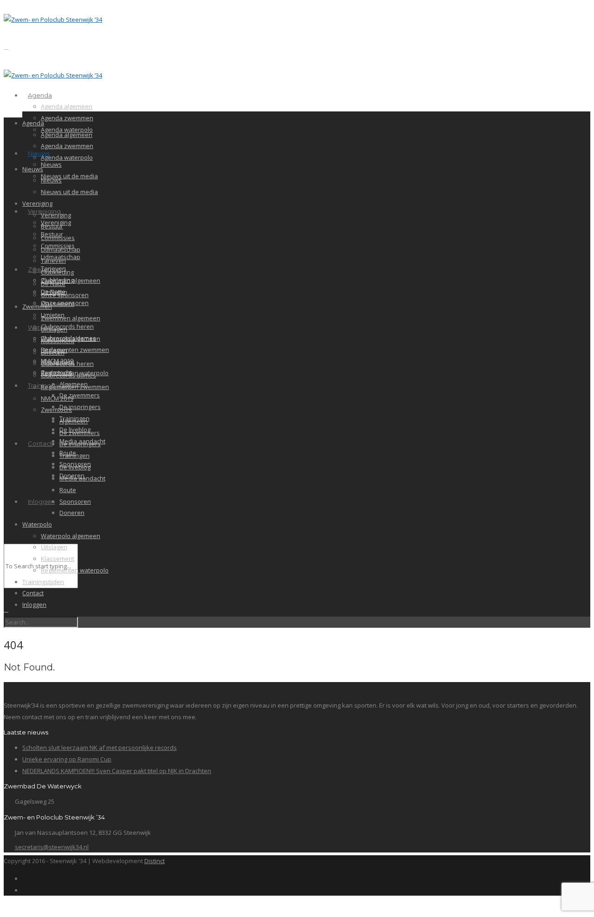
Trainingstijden (43, 582)
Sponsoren (75, 501)
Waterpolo (37, 524)
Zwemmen (37, 306)
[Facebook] (24, 878)
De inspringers (80, 407)
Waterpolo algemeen (70, 536)
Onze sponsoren (65, 295)
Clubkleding (57, 272)
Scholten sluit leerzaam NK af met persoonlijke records (99, 747)
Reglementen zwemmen (75, 349)
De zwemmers (79, 395)
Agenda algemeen (66, 106)
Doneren (71, 512)
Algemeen (73, 421)
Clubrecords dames (68, 375)
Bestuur (52, 226)
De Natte (53, 284)
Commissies (58, 238)
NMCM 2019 (57, 398)
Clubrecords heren (67, 326)
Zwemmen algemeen (70, 280)
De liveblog (74, 467)
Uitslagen (54, 329)
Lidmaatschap (60, 249)
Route (67, 490)
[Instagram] (24, 890)
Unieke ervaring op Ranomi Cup (66, 759)
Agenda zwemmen (67, 118)
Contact (40, 443)
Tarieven (53, 260)
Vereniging (37, 203)
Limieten (53, 352)
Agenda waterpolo (67, 157)
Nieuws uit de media (69, 176)
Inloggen (41, 501)
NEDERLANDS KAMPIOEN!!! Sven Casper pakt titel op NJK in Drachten (116, 771)
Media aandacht (82, 478)
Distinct (154, 861)
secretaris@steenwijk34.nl (52, 847)
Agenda (40, 95)
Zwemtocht (56, 409)
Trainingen (74, 455)
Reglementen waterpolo (75, 570)
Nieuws (39, 153)
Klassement (57, 303)
